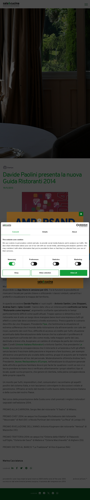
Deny (16, 273)
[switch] (34, 263)
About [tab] (74, 232)
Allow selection (45, 273)
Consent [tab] (15, 232)
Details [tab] (45, 232)
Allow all (73, 273)
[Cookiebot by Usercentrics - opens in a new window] (77, 225)
